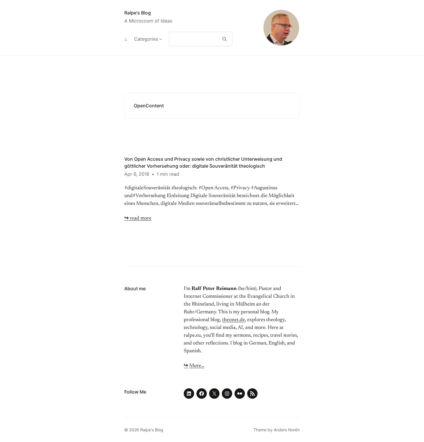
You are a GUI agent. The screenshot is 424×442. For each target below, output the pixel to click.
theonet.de (233, 320)
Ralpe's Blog (137, 13)
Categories (146, 39)
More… (196, 365)
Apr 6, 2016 (136, 174)
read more (137, 218)
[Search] (224, 39)
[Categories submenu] (160, 39)
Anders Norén (287, 429)
